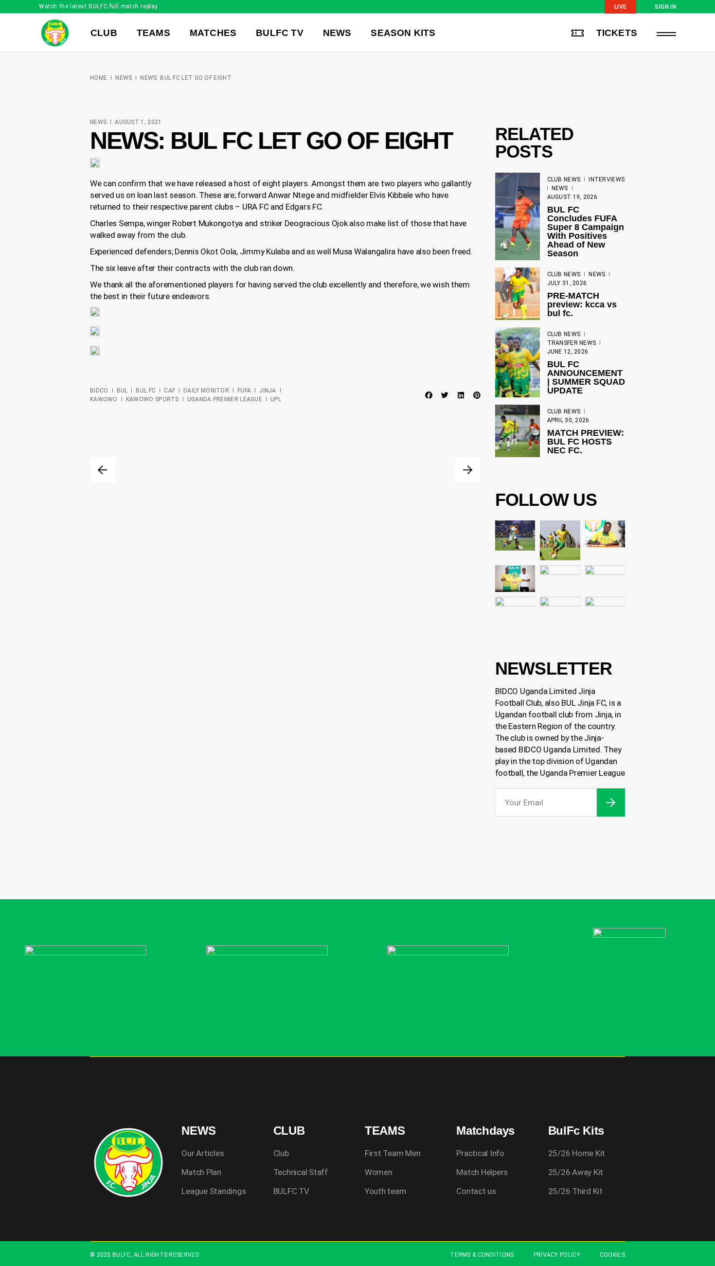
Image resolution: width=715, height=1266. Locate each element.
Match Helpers (482, 1172)
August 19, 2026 (572, 197)
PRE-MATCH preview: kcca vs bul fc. (582, 304)
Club (281, 1153)
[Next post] (468, 469)
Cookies (612, 1254)
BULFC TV (291, 1191)
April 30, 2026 (568, 420)
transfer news (571, 342)
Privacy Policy (557, 1254)
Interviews (607, 179)
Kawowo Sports (152, 399)
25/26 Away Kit (575, 1172)
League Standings (213, 1191)
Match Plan (201, 1172)
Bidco (99, 390)
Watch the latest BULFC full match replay (98, 6)
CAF (169, 390)
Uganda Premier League (224, 399)
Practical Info (480, 1153)
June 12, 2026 (568, 351)
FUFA (244, 390)
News (123, 77)
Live (620, 6)
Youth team (385, 1191)
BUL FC (146, 390)
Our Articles (202, 1153)
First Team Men (392, 1153)
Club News (564, 179)
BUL (122, 390)
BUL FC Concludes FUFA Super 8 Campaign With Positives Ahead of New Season (585, 231)
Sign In (665, 6)
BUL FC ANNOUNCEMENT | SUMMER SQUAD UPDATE (586, 377)
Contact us (476, 1191)
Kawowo (104, 399)
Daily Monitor (206, 390)
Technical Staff (300, 1172)
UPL (275, 399)
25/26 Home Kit (576, 1153)
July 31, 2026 (567, 283)
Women (379, 1172)
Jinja (267, 390)
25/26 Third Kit (575, 1191)
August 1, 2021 (138, 122)
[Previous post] (102, 469)
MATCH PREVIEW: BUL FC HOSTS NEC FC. (585, 441)
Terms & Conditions (482, 1254)
